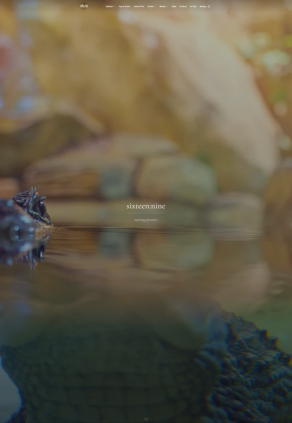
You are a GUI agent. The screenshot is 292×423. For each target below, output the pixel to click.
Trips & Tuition (124, 6)
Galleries (109, 6)
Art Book (183, 6)
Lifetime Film (139, 6)
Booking (203, 6)
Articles (150, 6)
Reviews (163, 6)
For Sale (193, 6)
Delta (174, 6)
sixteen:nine (146, 206)
